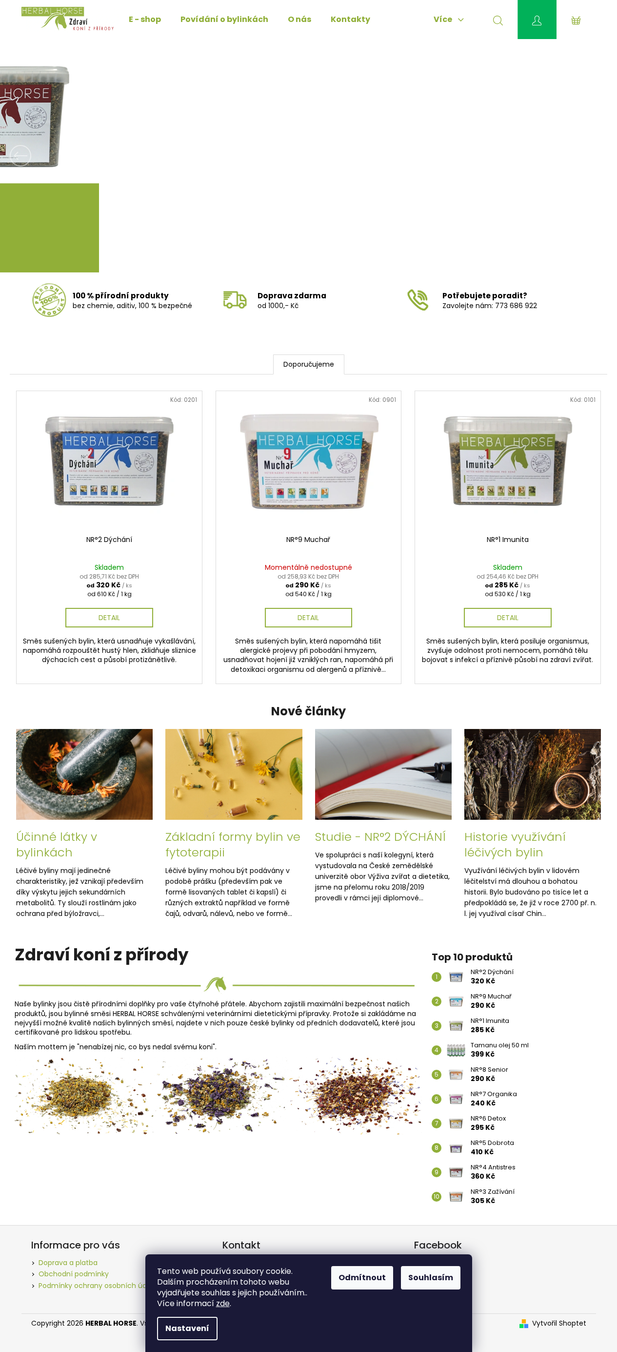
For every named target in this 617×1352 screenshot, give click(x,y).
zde (223, 1303)
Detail (109, 618)
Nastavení (187, 1328)
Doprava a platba (68, 1263)
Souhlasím (430, 1277)
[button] (46, 155)
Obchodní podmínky (74, 1274)
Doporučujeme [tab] (308, 364)
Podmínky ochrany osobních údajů (98, 1285)
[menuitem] (145, 19)
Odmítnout (362, 1277)
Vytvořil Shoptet (559, 1323)
